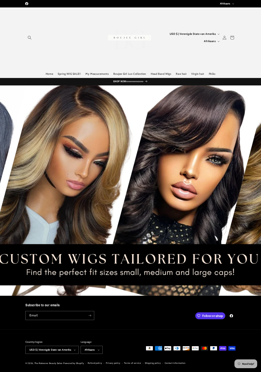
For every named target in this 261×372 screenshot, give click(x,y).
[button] (29, 37)
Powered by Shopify (73, 363)
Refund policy (95, 363)
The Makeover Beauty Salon (48, 363)
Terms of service (132, 363)
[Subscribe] (90, 315)
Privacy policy (113, 363)
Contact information (175, 363)
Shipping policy (153, 363)
